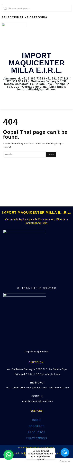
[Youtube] (41, 102)
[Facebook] (31, 102)
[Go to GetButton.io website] (64, 461)
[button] (8, 455)
